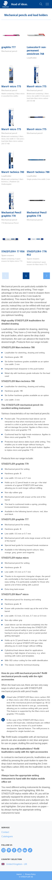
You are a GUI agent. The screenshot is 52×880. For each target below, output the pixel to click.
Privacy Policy (30, 874)
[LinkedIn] (25, 850)
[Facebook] (14, 850)
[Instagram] (3, 850)
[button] (41, 4)
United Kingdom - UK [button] (16, 864)
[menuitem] (26, 832)
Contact (5, 832)
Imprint (19, 874)
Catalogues (7, 836)
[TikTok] (30, 850)
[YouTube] (19, 850)
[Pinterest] (9, 850)
